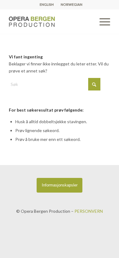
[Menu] (101, 21)
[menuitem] (47, 4)
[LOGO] (49, 21)
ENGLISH (47, 4)
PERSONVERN (88, 211)
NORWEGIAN (71, 4)
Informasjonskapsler (60, 185)
